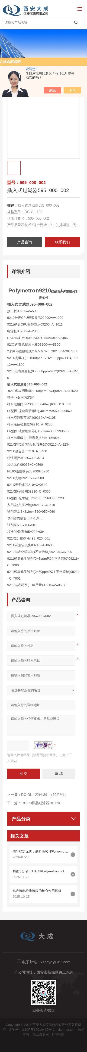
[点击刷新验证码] (43, 745)
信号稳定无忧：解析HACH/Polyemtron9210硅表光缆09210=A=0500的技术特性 (40, 851)
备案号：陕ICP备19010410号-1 (32, 1029)
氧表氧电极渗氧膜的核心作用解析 (37, 891)
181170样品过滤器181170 (40, 803)
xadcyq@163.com (55, 962)
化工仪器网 (40, 1034)
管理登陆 (58, 1034)
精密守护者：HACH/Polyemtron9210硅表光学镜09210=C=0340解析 (40, 871)
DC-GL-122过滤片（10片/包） (44, 795)
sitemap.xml (66, 1029)
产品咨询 (24, 242)
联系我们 (62, 242)
